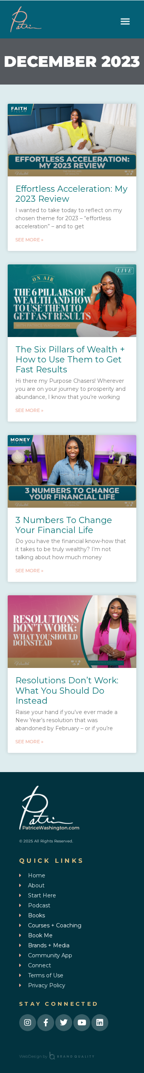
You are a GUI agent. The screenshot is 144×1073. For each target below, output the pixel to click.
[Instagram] (27, 1022)
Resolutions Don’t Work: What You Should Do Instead (66, 690)
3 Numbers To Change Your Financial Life (63, 525)
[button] (125, 21)
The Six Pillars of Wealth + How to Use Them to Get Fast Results (70, 359)
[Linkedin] (99, 1022)
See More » (29, 240)
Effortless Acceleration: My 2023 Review (71, 194)
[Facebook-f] (45, 1022)
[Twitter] (63, 1022)
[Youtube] (81, 1022)
